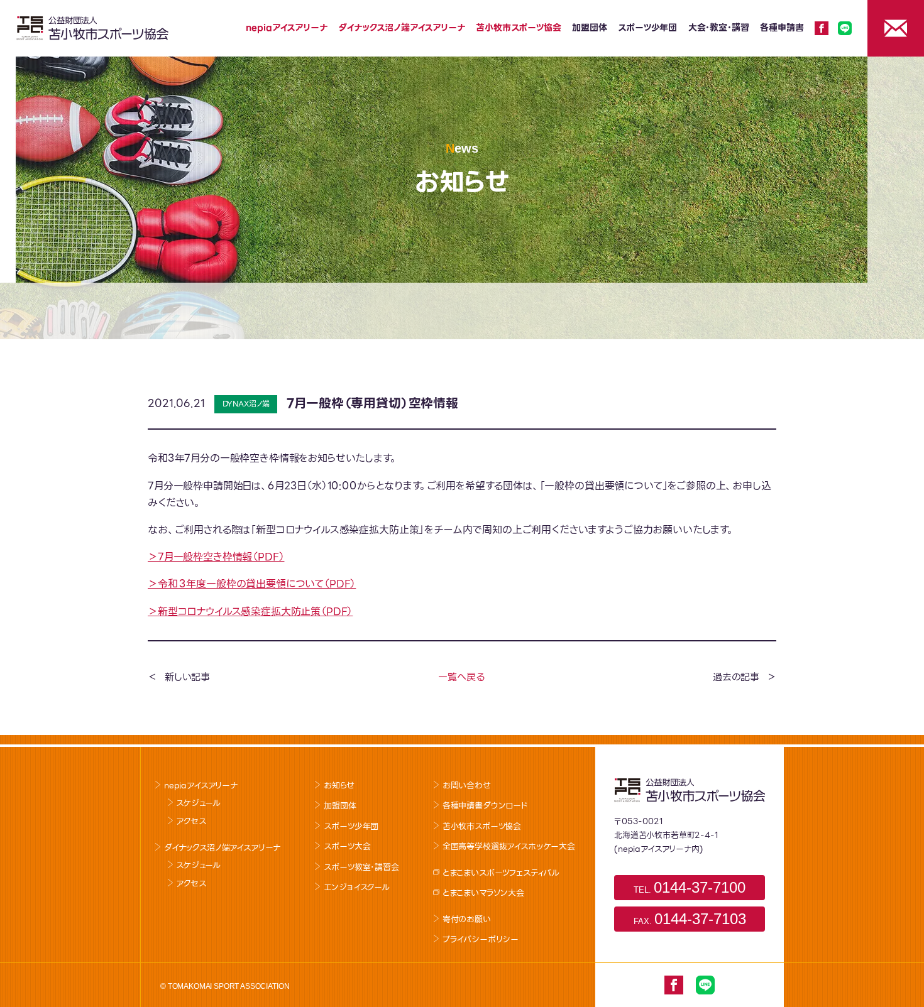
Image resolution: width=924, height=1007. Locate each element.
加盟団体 (589, 28)
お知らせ (339, 785)
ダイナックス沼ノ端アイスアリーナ (401, 28)
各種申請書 (781, 28)
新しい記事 (187, 677)
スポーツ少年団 (647, 28)
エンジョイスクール (357, 887)
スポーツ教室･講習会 (361, 867)
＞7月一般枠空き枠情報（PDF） (216, 557)
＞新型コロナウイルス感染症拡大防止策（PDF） (250, 611)
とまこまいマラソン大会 (483, 893)
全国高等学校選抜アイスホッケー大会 (509, 846)
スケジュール (198, 803)
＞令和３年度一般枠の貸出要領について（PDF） (252, 584)
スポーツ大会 (347, 846)
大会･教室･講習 (718, 28)
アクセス (191, 821)
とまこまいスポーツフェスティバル (501, 872)
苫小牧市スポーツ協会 (518, 28)
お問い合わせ (467, 785)
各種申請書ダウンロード (485, 805)
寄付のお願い (467, 919)
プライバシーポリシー (481, 939)
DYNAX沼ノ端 (246, 404)
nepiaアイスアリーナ (286, 28)
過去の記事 (736, 677)
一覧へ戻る (461, 677)
